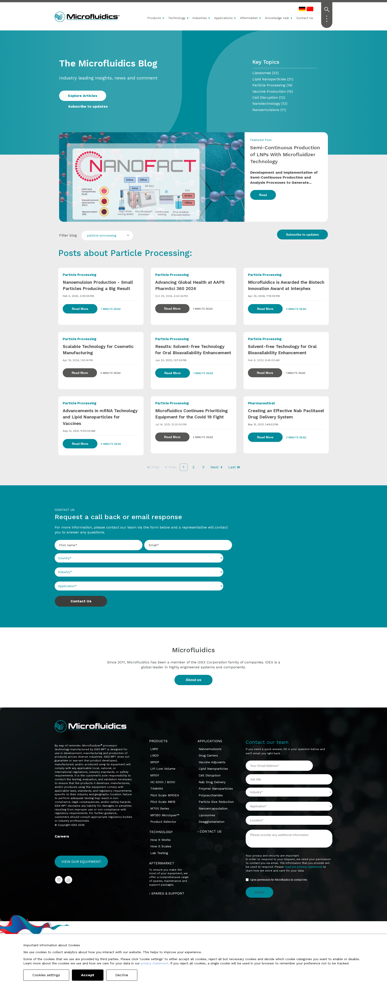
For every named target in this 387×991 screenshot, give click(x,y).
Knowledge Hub (277, 18)
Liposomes (265, 73)
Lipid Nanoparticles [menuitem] (213, 768)
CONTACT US (210, 831)
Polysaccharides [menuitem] (211, 795)
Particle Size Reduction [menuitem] (216, 801)
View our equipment (81, 861)
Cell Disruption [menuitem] (210, 775)
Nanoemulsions (269, 110)
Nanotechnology (269, 103)
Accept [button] (87, 975)
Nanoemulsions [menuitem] (210, 749)
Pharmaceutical (261, 403)
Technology (176, 18)
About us (193, 680)
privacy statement (154, 963)
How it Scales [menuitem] (160, 846)
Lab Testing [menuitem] (159, 853)
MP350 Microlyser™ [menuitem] (164, 815)
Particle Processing (272, 85)
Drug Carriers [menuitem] (208, 755)
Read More (80, 309)
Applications (223, 18)
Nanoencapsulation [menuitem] (213, 808)
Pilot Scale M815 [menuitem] (162, 801)
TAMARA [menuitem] (156, 788)
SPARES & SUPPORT (167, 893)
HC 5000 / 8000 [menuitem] (162, 782)
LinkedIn (59, 880)
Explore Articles (82, 96)
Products (154, 18)
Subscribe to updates (88, 106)
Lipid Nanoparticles (272, 79)
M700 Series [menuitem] (159, 808)
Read (263, 195)
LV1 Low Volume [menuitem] (162, 768)
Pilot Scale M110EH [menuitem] (164, 795)
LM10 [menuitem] (154, 749)
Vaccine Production (272, 91)
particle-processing (101, 235)
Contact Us (304, 18)
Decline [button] (121, 975)
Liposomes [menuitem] (207, 815)
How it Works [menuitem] (160, 840)
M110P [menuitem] (154, 762)
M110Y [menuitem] (154, 775)
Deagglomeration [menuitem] (211, 821)
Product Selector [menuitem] (163, 821)
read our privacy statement (303, 866)
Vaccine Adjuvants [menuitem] (212, 762)
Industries (199, 18)
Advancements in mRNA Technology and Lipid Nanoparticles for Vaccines (100, 417)
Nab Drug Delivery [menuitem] (212, 782)
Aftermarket (249, 18)
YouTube (68, 880)
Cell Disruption (268, 97)
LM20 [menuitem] (154, 755)
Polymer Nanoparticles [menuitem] (216, 788)
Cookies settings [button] (46, 975)
